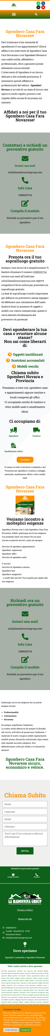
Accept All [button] (25, 1030)
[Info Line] (25, 180)
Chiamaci (37, 877)
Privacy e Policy (25, 910)
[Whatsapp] (38, 3)
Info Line (25, 188)
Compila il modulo (25, 211)
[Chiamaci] (36, 874)
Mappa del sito (25, 919)
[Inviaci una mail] (25, 158)
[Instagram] (38, 7)
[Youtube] (43, 7)
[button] (14, 14)
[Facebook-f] (43, 3)
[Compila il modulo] (25, 203)
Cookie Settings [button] (11, 1030)
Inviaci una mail (25, 165)
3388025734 (39, 272)
